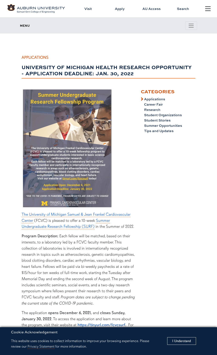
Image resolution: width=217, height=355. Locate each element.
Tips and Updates (158, 131)
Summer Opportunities (162, 125)
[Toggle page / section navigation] (191, 25)
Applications (154, 99)
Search (183, 8)
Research (151, 109)
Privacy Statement (41, 346)
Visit (88, 8)
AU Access (151, 8)
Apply (120, 8)
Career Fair (153, 104)
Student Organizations (162, 115)
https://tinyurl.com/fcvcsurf (101, 324)
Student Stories (157, 120)
